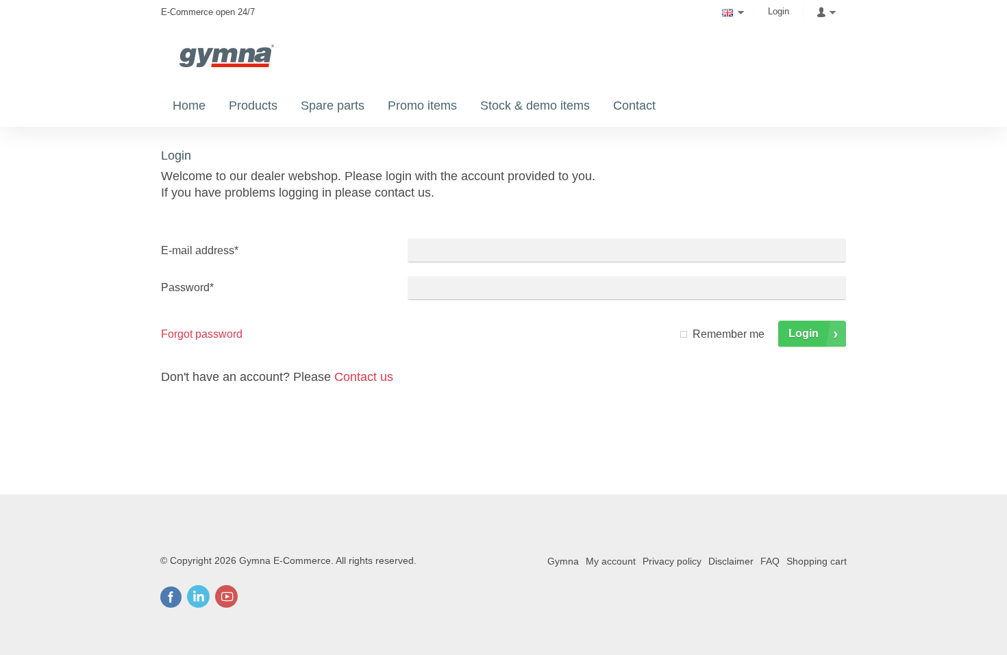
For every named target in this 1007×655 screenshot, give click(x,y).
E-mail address (199, 250)
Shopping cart (816, 561)
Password (187, 287)
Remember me (728, 334)
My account (611, 561)
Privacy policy (672, 561)
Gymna (563, 561)
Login (778, 11)
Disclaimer (731, 561)
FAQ (770, 561)
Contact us (363, 377)
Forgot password (202, 334)
